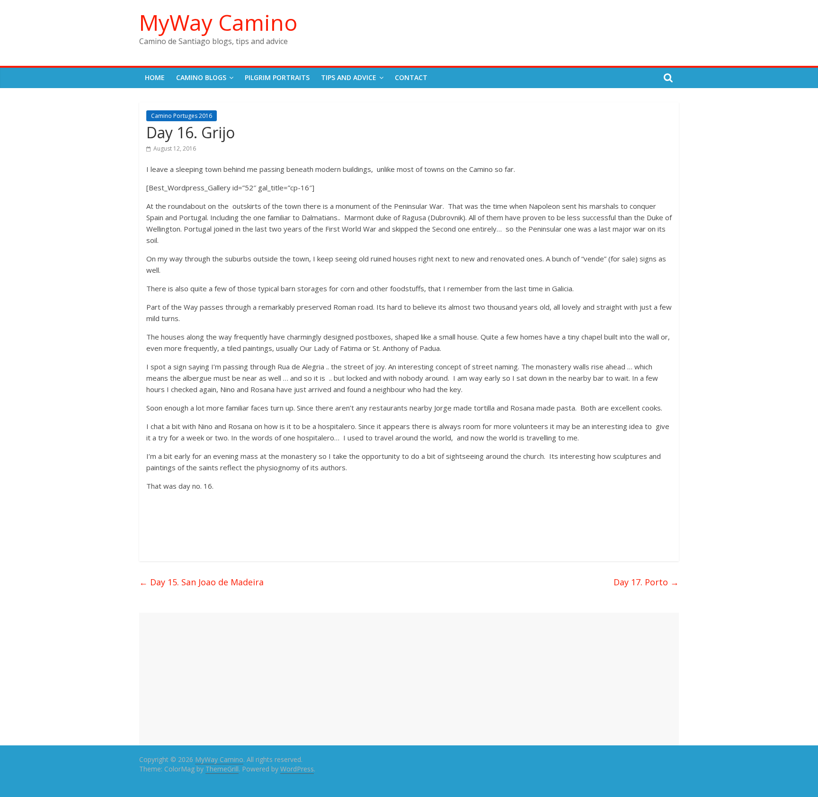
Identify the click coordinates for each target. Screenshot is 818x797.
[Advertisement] (409, 679)
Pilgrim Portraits (277, 77)
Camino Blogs (201, 77)
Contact (411, 77)
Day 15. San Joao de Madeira (201, 582)
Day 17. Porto (646, 582)
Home (155, 77)
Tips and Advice (348, 77)
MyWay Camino (218, 22)
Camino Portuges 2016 (181, 116)
